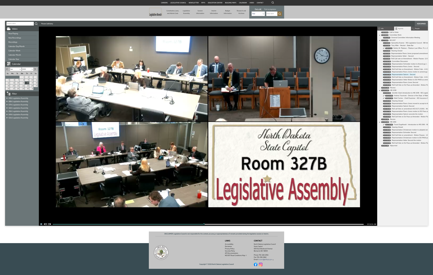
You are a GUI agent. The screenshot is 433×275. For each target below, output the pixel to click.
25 (36, 86)
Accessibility (229, 244)
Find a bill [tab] (258, 9)
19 (8, 86)
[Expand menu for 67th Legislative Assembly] (7, 104)
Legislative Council (178, 3)
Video (252, 3)
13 (14, 83)
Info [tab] (382, 29)
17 (32, 83)
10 (32, 80)
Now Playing (13, 33)
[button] (23, 63)
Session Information (200, 12)
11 (36, 80)
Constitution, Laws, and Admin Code (172, 12)
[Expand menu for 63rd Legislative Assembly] (7, 117)
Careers (164, 3)
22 (23, 86)
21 (18, 86)
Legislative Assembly (186, 12)
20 (14, 86)
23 (28, 86)
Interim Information (214, 12)
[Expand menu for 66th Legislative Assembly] (7, 107)
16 (28, 83)
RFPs (203, 3)
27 (14, 89)
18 (36, 83)
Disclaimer (228, 246)
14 (18, 83)
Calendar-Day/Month (16, 46)
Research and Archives (241, 12)
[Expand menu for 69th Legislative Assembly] (7, 97)
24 (32, 86)
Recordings (12, 42)
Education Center (215, 3)
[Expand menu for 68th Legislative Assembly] (7, 101)
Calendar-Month (14, 55)
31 (32, 89)
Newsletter (194, 3)
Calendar (243, 3)
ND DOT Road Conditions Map (235, 255)
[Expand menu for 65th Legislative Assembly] (7, 110)
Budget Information (228, 12)
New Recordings (14, 38)
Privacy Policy (229, 249)
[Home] (156, 12)
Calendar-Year (13, 59)
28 (18, 89)
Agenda (400, 29)
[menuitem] (22, 34)
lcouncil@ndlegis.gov (265, 259)
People (417, 29)
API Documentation (231, 253)
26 (8, 89)
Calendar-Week (14, 51)
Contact (260, 3)
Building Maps (230, 3)
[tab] (402, 29)
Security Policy (230, 251)
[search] (36, 23)
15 (23, 83)
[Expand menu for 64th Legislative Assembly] (7, 114)
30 (28, 89)
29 (23, 89)
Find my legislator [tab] (270, 9)
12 (8, 83)
